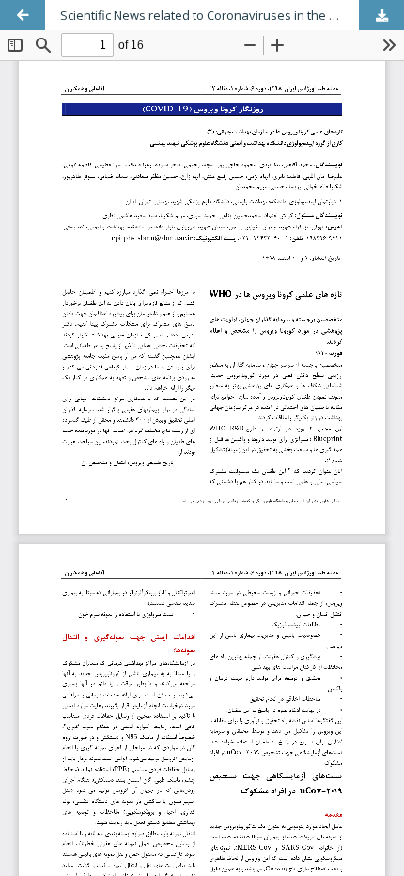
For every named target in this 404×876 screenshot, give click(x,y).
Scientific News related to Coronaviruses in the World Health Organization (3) (232, 15)
